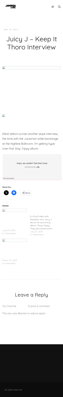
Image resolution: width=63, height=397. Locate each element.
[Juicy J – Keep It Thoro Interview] (31, 83)
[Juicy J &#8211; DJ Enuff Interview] (44, 222)
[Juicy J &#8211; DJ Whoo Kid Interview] (14, 246)
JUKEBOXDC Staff (31, 30)
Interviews (50, 30)
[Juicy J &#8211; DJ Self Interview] (14, 216)
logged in (22, 306)
